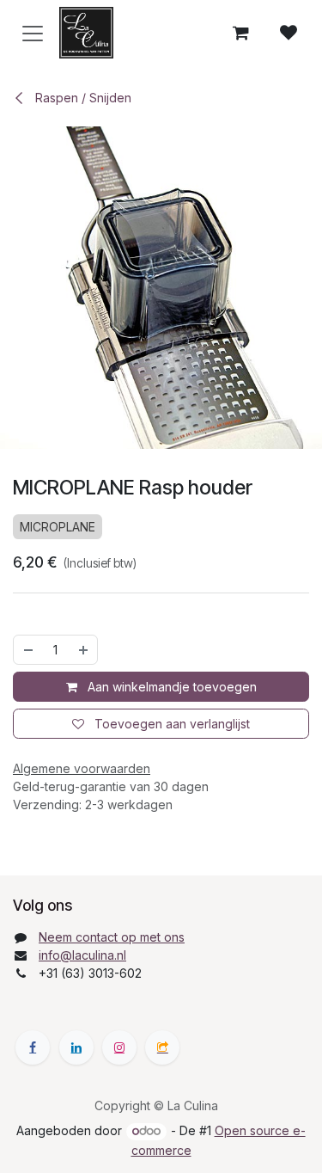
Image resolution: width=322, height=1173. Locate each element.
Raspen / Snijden (81, 97)
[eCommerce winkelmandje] (240, 32)
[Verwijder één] (27, 650)
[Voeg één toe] (84, 650)
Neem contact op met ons (112, 937)
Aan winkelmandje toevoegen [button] (170, 686)
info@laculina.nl (82, 955)
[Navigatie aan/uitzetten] (32, 32)
